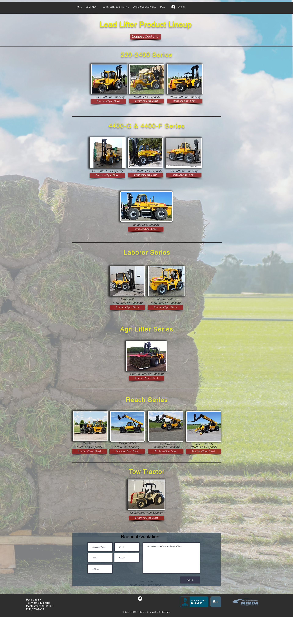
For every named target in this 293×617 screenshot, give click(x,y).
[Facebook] (140, 598)
